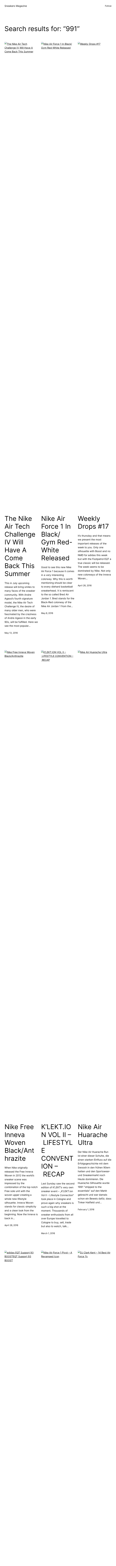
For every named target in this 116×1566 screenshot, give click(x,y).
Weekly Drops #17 (93, 522)
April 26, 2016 (11, 1225)
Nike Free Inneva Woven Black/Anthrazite (19, 1142)
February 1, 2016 (86, 1209)
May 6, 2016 (47, 613)
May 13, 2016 (11, 633)
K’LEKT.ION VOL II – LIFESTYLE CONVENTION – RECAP (57, 1150)
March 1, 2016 (48, 1233)
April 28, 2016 (85, 585)
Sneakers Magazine (16, 5)
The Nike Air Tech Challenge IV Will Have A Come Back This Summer (20, 546)
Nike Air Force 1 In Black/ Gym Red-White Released (56, 538)
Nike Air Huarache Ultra (93, 1134)
